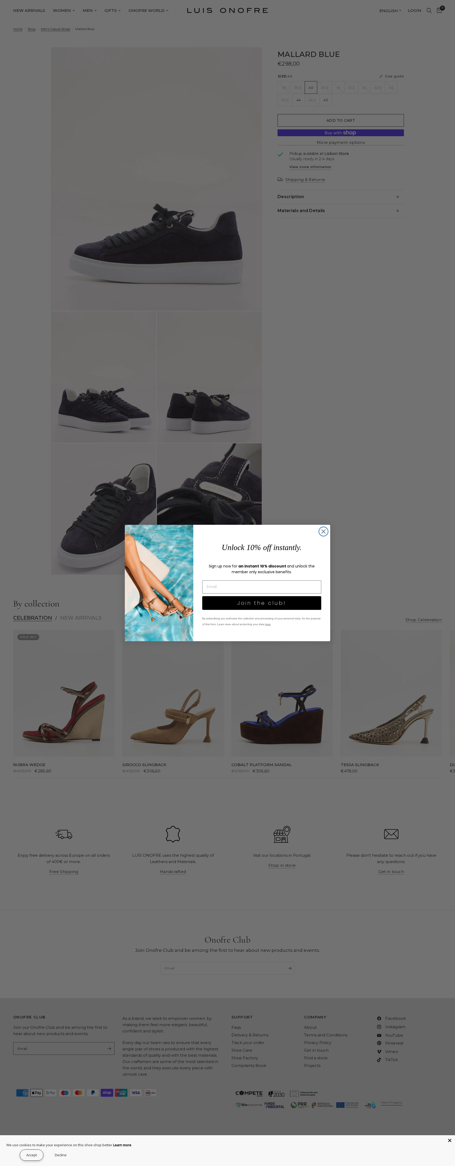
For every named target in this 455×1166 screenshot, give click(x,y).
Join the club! (261, 603)
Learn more (122, 1145)
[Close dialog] (323, 531)
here (268, 624)
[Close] (449, 1140)
